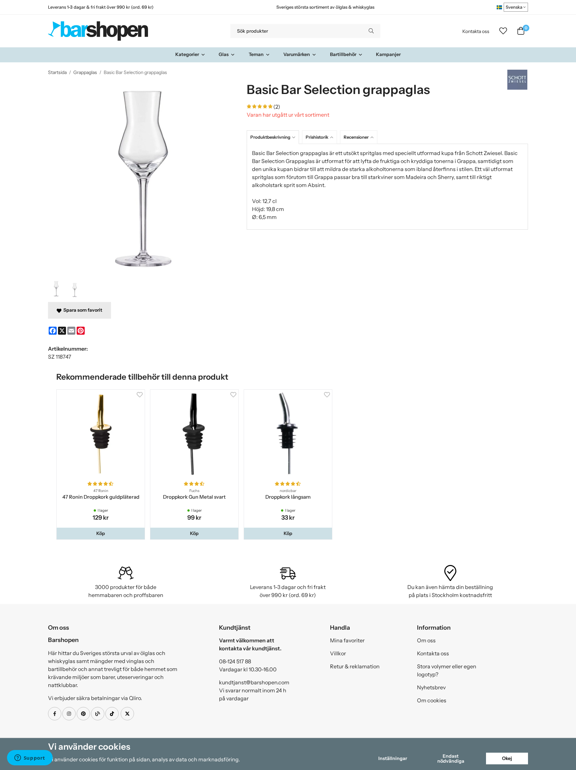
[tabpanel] (387, 187)
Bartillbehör (343, 54)
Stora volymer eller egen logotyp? (446, 670)
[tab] (274, 137)
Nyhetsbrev (431, 687)
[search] (371, 31)
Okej (507, 758)
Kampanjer (388, 54)
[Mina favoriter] (503, 31)
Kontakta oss (475, 31)
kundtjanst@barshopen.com (254, 682)
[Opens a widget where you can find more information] (30, 758)
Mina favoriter (347, 640)
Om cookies (431, 700)
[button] (101, 533)
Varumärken (296, 54)
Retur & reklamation (355, 666)
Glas (224, 54)
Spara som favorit (81, 310)
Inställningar (392, 758)
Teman (256, 54)
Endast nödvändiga (450, 758)
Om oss (426, 640)
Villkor (338, 653)
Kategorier (187, 54)
